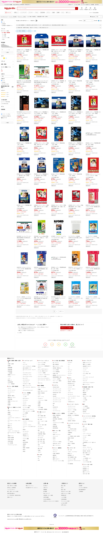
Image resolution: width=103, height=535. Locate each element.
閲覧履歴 (45, 489)
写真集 (39, 450)
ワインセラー (10, 429)
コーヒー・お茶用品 (56, 378)
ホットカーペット (11, 392)
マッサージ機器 (26, 438)
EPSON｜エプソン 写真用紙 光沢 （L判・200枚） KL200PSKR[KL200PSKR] (58, 113)
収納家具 (84, 445)
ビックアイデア (23, 12)
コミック (39, 413)
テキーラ (69, 375)
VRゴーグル (40, 383)
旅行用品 (84, 421)
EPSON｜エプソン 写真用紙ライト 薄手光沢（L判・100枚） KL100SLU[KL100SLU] (24, 176)
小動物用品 (70, 432)
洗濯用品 (84, 394)
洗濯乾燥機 (10, 367)
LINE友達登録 (63, 499)
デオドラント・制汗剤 (57, 441)
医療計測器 (55, 426)
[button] (2, 45)
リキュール (70, 369)
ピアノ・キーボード (41, 387)
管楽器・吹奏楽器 (41, 393)
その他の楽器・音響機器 (42, 409)
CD (38, 458)
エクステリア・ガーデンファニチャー (74, 461)
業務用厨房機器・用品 (57, 377)
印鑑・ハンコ (85, 390)
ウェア (84, 375)
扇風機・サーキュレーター (13, 401)
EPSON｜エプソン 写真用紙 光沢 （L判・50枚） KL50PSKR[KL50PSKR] (24, 207)
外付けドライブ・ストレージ (28, 409)
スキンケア (55, 432)
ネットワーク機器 (26, 407)
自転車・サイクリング (87, 362)
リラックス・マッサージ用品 (58, 460)
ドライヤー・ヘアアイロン (28, 421)
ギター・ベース (41, 396)
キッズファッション (71, 406)
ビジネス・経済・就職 (42, 424)
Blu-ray (39, 456)
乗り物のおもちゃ (71, 383)
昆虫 (69, 439)
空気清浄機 (42, 12)
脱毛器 (24, 429)
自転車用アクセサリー (87, 366)
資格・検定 (40, 448)
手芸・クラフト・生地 (87, 396)
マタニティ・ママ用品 (72, 409)
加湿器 (9, 402)
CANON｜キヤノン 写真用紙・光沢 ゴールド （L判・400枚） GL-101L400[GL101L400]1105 (24, 51)
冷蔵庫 (53, 12)
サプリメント (55, 449)
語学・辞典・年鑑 (41, 439)
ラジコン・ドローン (71, 388)
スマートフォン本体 (41, 362)
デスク (84, 438)
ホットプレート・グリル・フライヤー (14, 421)
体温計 (24, 451)
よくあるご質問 (77, 4)
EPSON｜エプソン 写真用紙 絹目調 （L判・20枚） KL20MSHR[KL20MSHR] (58, 269)
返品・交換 (63, 489)
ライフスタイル (41, 428)
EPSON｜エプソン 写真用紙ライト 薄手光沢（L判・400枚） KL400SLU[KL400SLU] (76, 51)
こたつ (9, 393)
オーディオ (25, 364)
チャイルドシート (71, 418)
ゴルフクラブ (85, 368)
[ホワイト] (2, 58)
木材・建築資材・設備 (72, 457)
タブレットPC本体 (41, 364)
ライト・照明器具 (11, 383)
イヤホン (36, 12)
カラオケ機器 (40, 407)
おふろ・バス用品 (71, 411)
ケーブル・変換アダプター (43, 370)
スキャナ (24, 403)
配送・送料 (63, 485)
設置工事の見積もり (11, 493)
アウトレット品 (86, 466)
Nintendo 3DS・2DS (57, 392)
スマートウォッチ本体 (42, 376)
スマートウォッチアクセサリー (44, 378)
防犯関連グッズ (86, 468)
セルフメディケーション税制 (12, 519)
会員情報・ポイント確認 (48, 495)
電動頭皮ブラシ (26, 435)
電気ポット (10, 425)
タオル (84, 401)
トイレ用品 (85, 399)
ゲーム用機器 (25, 413)
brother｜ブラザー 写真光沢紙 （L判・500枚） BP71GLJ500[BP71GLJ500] (75, 82)
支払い (62, 487)
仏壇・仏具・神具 (86, 473)
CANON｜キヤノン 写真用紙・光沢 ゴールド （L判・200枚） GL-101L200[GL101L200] (93, 113)
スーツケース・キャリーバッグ (89, 418)
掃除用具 (84, 392)
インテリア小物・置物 (87, 461)
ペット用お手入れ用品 (72, 428)
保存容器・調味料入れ (57, 368)
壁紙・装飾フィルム (86, 452)
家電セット (16, 12)
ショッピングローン (11, 489)
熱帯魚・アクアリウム (72, 430)
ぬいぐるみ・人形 (71, 379)
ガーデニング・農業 (71, 458)
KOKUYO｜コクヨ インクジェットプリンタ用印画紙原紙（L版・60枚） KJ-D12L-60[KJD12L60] (41, 269)
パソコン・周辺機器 (12, 16)
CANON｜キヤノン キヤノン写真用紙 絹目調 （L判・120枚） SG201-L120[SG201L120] (76, 207)
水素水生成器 (10, 441)
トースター (10, 416)
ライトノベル (40, 446)
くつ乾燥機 (10, 372)
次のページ (62, 311)
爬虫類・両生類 (71, 438)
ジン (69, 366)
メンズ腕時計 (85, 406)
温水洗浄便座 (25, 442)
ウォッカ (69, 371)
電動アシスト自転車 (86, 364)
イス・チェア (85, 440)
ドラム (39, 394)
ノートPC (25, 396)
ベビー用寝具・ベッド (72, 413)
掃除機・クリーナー (11, 374)
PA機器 (39, 389)
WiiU (54, 403)
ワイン (69, 364)
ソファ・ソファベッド (87, 433)
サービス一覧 (43, 532)
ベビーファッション (71, 408)
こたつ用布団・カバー (87, 458)
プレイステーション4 (57, 390)
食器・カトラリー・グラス (58, 366)
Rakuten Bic (10, 8)
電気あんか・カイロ (11, 397)
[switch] (12, 86)
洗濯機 (58, 12)
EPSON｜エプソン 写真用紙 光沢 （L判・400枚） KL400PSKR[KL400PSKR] (93, 51)
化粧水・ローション (56, 434)
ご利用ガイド (70, 4)
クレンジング (55, 436)
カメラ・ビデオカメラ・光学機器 (29, 366)
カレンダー (40, 426)
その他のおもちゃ (71, 401)
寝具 (84, 426)
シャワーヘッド (26, 436)
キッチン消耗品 (56, 369)
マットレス (85, 428)
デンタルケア (25, 433)
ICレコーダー (25, 378)
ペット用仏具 (70, 441)
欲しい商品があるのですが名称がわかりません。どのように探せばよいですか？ (33, 327)
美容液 (54, 438)
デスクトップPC (26, 394)
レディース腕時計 (86, 408)
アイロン (9, 376)
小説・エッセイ (41, 435)
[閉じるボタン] (100, 25)
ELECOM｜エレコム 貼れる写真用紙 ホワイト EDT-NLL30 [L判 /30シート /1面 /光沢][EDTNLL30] (24, 82)
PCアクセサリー (26, 398)
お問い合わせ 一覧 (50, 532)
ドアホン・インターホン (72, 451)
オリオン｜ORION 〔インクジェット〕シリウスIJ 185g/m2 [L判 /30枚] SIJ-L (24, 298)
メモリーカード (26, 381)
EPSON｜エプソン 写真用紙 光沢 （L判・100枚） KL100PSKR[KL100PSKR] (24, 144)
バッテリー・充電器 (41, 372)
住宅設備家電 (10, 382)
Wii (53, 405)
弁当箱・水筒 (55, 373)
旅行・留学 (40, 419)
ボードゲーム (70, 394)
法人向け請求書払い (47, 499)
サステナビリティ (57, 532)
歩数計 (24, 445)
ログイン (91, 12)
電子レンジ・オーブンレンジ (13, 410)
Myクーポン (46, 493)
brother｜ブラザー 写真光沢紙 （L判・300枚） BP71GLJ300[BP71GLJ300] (75, 176)
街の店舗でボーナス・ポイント (32, 487)
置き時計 (84, 411)
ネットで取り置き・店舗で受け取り (14, 495)
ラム (69, 368)
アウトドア (85, 380)
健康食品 (54, 455)
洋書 (39, 444)
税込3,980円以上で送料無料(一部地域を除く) (21, 4)
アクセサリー (40, 398)
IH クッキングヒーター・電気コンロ (14, 433)
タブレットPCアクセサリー (43, 369)
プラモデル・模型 (71, 385)
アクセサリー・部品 (26, 383)
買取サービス (9, 497)
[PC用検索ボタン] (76, 8)
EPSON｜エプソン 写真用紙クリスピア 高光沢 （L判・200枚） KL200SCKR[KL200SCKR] (41, 113)
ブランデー (70, 373)
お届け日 (2, 78)
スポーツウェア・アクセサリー (89, 382)
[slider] (1, 47)
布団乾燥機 (10, 371)
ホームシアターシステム (27, 376)
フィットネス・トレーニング (88, 377)
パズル (69, 390)
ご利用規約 (81, 491)
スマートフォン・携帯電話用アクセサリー (44, 367)
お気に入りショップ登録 (65, 493)
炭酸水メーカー (11, 435)
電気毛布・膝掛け (11, 395)
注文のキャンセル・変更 (65, 491)
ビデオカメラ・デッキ (27, 374)
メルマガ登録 (63, 497)
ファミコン (55, 408)
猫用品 (69, 425)
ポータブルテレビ (26, 380)
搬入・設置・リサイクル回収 (12, 491)
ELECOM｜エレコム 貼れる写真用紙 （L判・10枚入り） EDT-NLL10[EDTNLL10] (41, 238)
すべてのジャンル (4, 16)
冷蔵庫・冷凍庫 (11, 363)
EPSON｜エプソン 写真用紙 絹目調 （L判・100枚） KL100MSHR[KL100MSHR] (93, 144)
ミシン (9, 378)
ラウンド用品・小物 (86, 373)
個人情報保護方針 (82, 489)
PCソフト (25, 416)
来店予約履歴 (46, 497)
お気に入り (46, 487)
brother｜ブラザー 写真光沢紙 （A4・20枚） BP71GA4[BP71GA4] (58, 176)
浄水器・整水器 (11, 439)
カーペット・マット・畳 (87, 449)
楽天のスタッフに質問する (66, 327)
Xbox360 (54, 396)
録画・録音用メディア (27, 368)
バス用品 (84, 398)
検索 (8, 52)
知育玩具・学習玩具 (71, 381)
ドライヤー (31, 12)
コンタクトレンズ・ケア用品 (58, 422)
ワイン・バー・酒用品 (57, 380)
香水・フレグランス (56, 445)
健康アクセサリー (56, 458)
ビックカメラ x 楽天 (8, 4)
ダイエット (55, 451)
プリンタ (24, 402)
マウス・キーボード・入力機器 (29, 411)
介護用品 (54, 424)
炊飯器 (9, 412)
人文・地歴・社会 (41, 432)
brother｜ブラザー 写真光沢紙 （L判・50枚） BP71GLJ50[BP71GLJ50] (58, 144)
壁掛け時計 (85, 409)
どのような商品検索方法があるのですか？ (26, 328)
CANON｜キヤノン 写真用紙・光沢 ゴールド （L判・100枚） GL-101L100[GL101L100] (58, 82)
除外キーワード (4, 117)
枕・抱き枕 (85, 429)
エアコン (48, 12)
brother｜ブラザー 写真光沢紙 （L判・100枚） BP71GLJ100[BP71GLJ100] (92, 82)
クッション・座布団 (86, 435)
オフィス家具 (85, 460)
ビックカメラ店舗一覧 (85, 4)
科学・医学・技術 (41, 441)
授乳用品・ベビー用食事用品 (73, 415)
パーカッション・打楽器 (42, 400)
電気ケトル (10, 427)
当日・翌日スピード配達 (12, 485)
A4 (1, 69)
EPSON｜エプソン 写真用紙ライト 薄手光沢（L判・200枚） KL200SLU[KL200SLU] (41, 176)
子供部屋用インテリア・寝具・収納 (89, 443)
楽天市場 (96, 4)
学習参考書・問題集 (41, 433)
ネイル (54, 439)
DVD (39, 460)
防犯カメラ (70, 453)
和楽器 (39, 405)
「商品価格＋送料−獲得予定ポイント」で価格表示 (24, 20)
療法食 (69, 445)
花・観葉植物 (70, 463)
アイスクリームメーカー (12, 444)
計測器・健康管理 (56, 453)
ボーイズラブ (40, 437)
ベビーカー (70, 417)
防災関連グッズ (71, 455)
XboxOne (54, 394)
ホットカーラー (26, 431)
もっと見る (19, 332)
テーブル (84, 437)
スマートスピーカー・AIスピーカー (29, 388)
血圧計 (24, 449)
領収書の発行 (63, 495)
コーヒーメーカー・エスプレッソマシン (14, 418)
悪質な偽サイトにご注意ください (25, 519)
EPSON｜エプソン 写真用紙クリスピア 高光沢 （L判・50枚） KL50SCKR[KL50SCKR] (76, 113)
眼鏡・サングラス (86, 384)
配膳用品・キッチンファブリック (59, 375)
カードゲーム (70, 392)
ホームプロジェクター (27, 372)
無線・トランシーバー (27, 385)
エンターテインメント (42, 417)
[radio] (1, 23)
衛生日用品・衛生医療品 (57, 418)
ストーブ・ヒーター (11, 390)
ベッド (84, 431)
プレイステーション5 (57, 388)
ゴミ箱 (84, 456)
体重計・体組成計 (26, 447)
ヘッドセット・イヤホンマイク (44, 374)
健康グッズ (55, 457)
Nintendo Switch (56, 387)
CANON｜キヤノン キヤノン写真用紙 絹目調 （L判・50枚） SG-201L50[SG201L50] (58, 207)
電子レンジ (68, 12)
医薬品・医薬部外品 (56, 415)
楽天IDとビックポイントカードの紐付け (51, 501)
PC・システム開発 (41, 443)
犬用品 (69, 427)
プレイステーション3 (57, 399)
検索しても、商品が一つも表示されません (26, 330)
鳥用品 (69, 434)
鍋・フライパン (56, 362)
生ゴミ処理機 (10, 443)
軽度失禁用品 (55, 428)
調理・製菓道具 (56, 364)
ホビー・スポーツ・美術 (42, 421)
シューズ (84, 369)
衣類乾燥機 (10, 369)
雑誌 (39, 430)
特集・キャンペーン (29, 485)
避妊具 (54, 420)
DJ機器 (39, 402)
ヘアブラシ (25, 423)
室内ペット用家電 (71, 443)
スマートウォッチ (86, 413)
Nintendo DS (55, 407)
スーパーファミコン (56, 410)
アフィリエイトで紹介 (65, 501)
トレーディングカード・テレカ (74, 396)
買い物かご (46, 485)
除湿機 (9, 404)
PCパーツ (25, 414)
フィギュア (70, 387)
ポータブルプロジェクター (28, 390)
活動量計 (24, 444)
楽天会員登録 (95, 12)
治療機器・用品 (56, 417)
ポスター (39, 452)
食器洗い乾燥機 (11, 437)
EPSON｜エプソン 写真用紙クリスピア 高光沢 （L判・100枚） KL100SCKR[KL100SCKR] (76, 144)
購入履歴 (45, 491)
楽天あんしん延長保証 (11, 487)
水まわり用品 (55, 382)
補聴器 (24, 440)
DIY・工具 (70, 449)
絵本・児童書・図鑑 (41, 415)
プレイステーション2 (57, 401)
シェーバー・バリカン (27, 424)
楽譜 (39, 423)
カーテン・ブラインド (87, 447)
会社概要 (92, 4)
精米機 (9, 414)
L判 (1, 70)
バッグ (84, 419)
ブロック (69, 399)
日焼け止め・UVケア (57, 443)
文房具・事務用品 (86, 388)
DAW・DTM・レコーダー (43, 391)
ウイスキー (70, 362)
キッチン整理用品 (56, 371)
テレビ (62, 12)
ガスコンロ (10, 423)
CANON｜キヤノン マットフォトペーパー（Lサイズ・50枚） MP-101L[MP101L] (93, 176)
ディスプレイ (25, 400)
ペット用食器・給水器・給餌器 (74, 436)
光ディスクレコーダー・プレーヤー (29, 370)
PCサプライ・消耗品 (22, 16)
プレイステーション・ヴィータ (59, 398)
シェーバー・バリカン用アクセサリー (29, 427)
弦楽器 (39, 403)
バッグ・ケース (86, 371)
